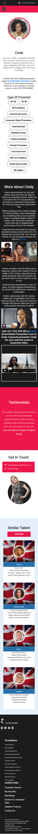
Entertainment (18, 126)
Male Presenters (10, 777)
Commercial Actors (18, 114)
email (33, 331)
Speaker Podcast (13, 806)
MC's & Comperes (18, 158)
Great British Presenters (19, 81)
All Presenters (18, 108)
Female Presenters (18, 145)
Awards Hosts (9, 744)
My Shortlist (10, 791)
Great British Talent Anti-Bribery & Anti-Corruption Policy (15, 824)
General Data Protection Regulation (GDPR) (17, 821)
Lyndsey (19, 691)
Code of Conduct (25, 828)
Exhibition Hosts (18, 133)
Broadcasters (9, 748)
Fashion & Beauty (18, 139)
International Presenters (12, 770)
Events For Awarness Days (15, 801)
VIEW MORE (19, 534)
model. (23, 239)
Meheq (19, 565)
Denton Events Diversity (11, 828)
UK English (18, 170)
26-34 (13, 101)
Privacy (7, 819)
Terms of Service (14, 819)
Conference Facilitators (12, 754)
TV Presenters (9, 780)
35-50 (24, 101)
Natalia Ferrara (19, 607)
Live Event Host (18, 151)
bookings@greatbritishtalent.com (20, 465)
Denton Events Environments (13, 827)
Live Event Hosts (10, 773)
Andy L (19, 649)
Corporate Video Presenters (18, 120)
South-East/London (19, 164)
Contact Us (10, 811)
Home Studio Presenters (13, 767)
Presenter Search (13, 787)
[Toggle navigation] (5, 3)
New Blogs (10, 795)
